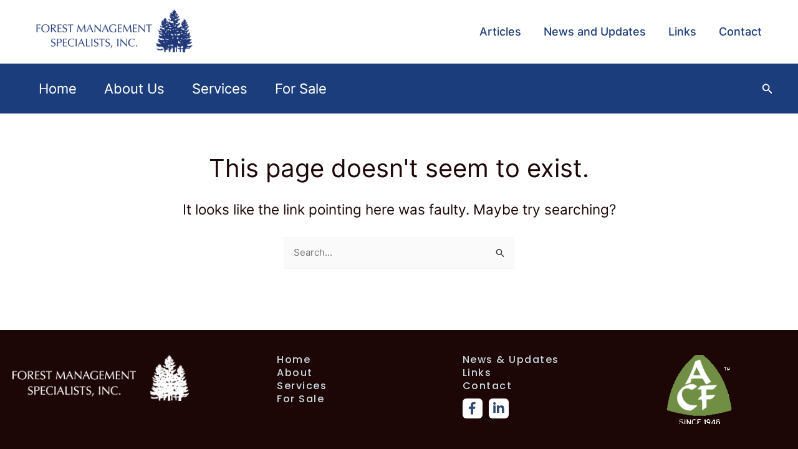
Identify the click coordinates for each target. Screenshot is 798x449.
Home (58, 88)
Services (220, 88)
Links (682, 31)
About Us (134, 88)
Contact (740, 31)
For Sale (301, 88)
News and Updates (595, 31)
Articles (500, 31)
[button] (767, 89)
